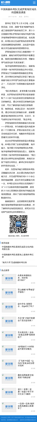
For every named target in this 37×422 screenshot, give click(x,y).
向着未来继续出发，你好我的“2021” (25, 277)
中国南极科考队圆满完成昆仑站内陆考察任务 (17, 248)
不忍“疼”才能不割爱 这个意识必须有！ (26, 319)
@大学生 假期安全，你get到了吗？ (26, 305)
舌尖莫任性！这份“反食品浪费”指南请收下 (26, 334)
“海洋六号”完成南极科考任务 (14, 262)
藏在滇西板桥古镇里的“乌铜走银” (26, 376)
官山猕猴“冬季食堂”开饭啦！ (26, 290)
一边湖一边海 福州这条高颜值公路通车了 (26, 406)
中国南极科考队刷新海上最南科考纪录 (17, 255)
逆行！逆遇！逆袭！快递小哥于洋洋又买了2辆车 (26, 391)
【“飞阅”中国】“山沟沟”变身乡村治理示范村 (26, 363)
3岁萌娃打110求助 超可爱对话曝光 (26, 347)
